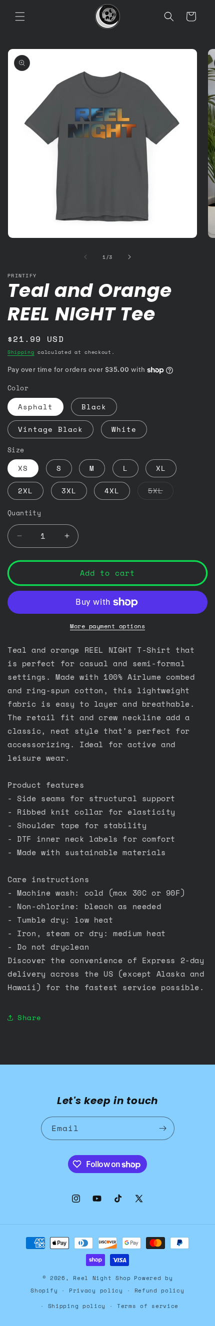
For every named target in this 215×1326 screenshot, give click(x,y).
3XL (69, 490)
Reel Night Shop (102, 1278)
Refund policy (159, 1291)
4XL (112, 490)
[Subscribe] (163, 1128)
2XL (25, 490)
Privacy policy (96, 1291)
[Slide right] (129, 257)
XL (161, 468)
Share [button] (30, 1017)
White (124, 429)
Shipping (21, 352)
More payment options (107, 626)
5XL (161, 492)
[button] (20, 16)
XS (23, 468)
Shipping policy (77, 1306)
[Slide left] (85, 257)
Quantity (24, 513)
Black (94, 406)
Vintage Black (50, 429)
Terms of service (147, 1306)
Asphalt (35, 406)
